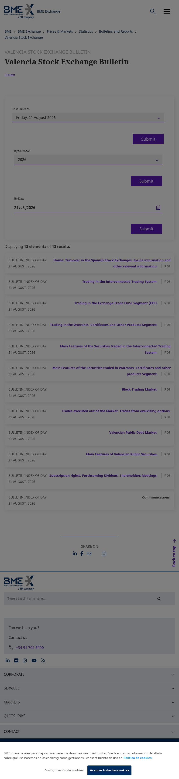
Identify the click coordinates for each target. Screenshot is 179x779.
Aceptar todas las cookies (109, 770)
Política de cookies (137, 758)
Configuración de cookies (64, 770)
